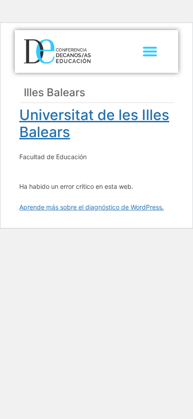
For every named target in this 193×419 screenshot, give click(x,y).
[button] (150, 51)
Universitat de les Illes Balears (94, 123)
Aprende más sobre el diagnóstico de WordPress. (91, 207)
